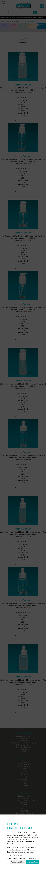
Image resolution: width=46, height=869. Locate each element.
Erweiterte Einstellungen (15, 855)
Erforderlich (12, 858)
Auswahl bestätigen (17, 862)
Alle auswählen (32, 862)
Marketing (32, 858)
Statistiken (23, 858)
